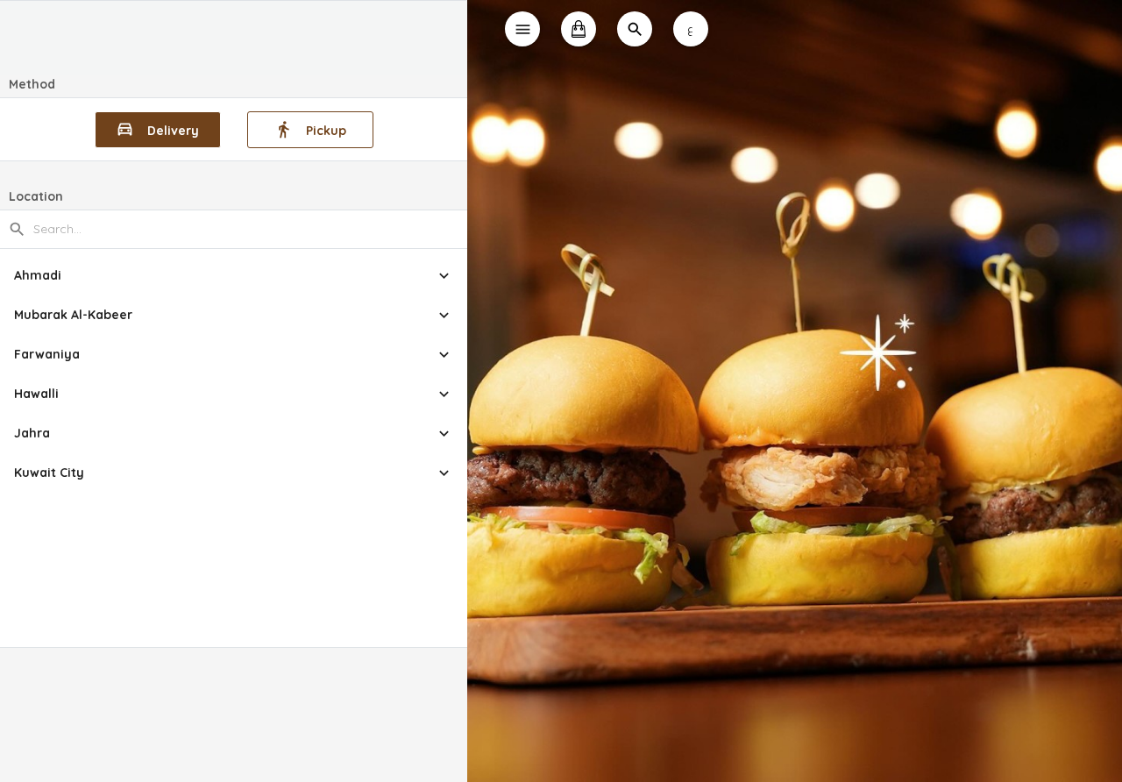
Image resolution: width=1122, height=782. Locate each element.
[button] (233, 275)
